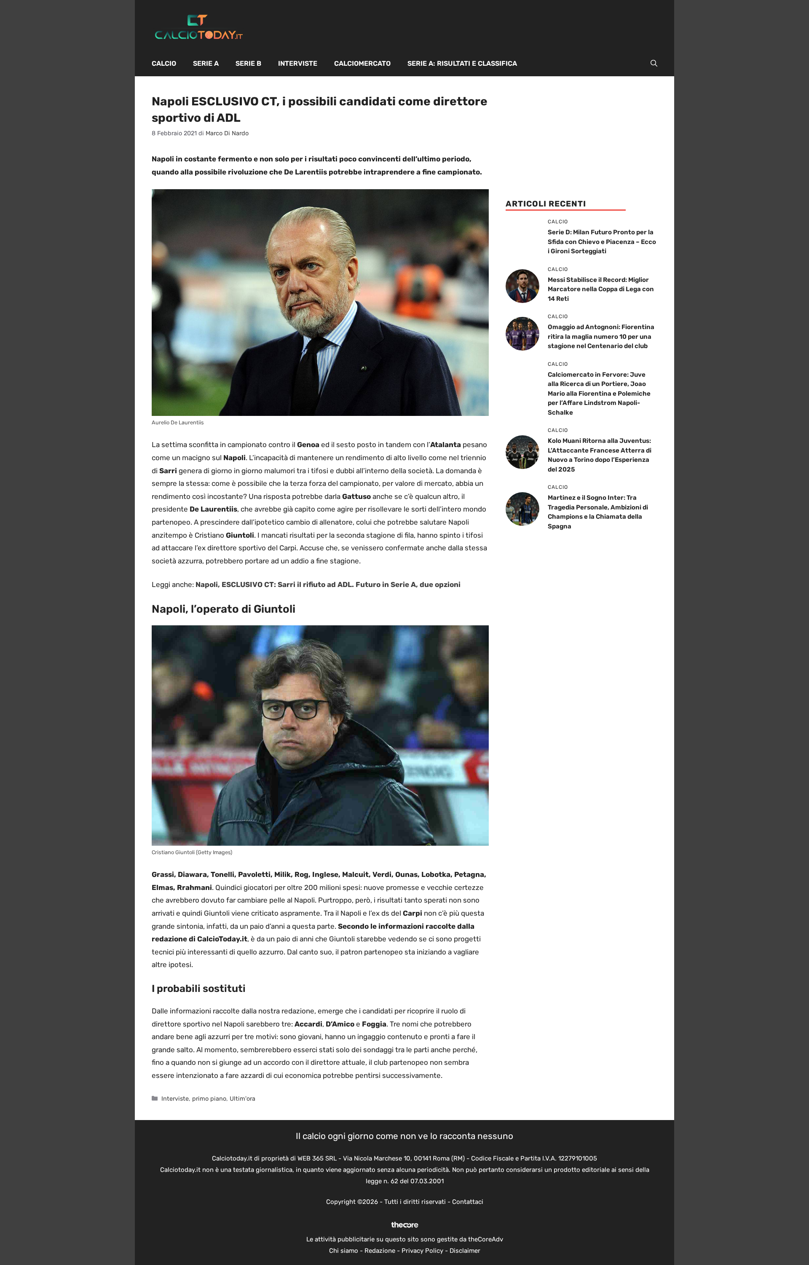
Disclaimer (465, 1250)
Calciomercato (362, 63)
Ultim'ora (242, 1098)
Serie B (248, 63)
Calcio (164, 63)
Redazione (379, 1250)
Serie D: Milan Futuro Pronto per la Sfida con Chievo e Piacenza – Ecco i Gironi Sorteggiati (602, 241)
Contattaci (467, 1202)
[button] (654, 63)
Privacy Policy (422, 1250)
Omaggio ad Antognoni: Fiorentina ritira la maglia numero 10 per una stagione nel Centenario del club (601, 336)
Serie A (206, 63)
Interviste (297, 63)
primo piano (209, 1098)
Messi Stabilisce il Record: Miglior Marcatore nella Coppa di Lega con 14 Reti (601, 289)
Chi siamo (343, 1250)
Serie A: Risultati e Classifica (462, 63)
